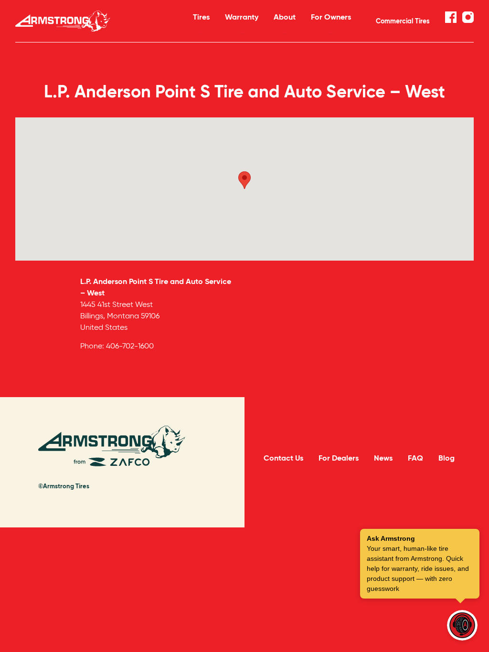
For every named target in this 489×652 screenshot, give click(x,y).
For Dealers (339, 458)
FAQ (415, 458)
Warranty (241, 17)
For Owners (331, 17)
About (285, 17)
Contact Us (283, 458)
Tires (201, 17)
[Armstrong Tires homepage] (91, 21)
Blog (446, 458)
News (383, 458)
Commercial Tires (403, 21)
